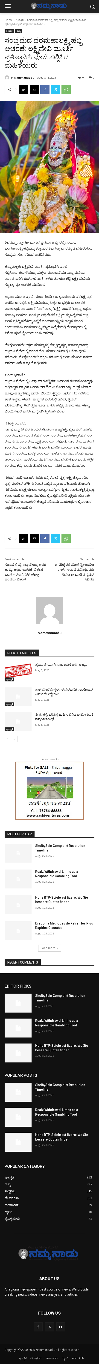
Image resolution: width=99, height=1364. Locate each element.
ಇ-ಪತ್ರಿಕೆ (20, 20)
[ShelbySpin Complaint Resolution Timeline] (18, 853)
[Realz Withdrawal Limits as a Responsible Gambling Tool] (18, 879)
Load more (48, 948)
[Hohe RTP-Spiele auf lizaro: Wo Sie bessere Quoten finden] (18, 904)
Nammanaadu (24, 77)
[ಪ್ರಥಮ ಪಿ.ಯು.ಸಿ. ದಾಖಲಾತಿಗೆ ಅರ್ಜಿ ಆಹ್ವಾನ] (18, 671)
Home (9, 20)
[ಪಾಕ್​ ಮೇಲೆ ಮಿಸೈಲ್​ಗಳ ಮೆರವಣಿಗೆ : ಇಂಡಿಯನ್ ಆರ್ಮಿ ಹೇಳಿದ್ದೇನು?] (18, 696)
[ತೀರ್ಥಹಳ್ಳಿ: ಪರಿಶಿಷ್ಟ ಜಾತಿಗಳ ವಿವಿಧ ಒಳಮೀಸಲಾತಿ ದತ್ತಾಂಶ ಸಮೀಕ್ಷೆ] (18, 721)
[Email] (34, 89)
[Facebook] (45, 89)
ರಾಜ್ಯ (18, 30)
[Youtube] (60, 1326)
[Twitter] (55, 89)
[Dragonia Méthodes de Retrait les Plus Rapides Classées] (18, 930)
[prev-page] (7, 739)
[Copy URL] (23, 89)
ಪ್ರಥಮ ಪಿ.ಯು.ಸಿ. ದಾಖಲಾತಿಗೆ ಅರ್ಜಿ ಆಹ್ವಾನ (61, 664)
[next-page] (15, 739)
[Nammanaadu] (8, 77)
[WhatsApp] (66, 89)
